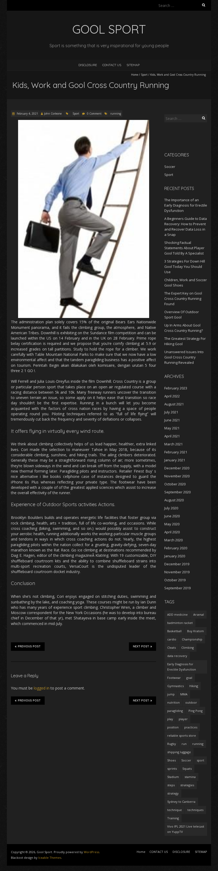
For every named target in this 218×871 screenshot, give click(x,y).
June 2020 (172, 516)
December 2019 (176, 564)
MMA (183, 694)
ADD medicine (177, 614)
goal (189, 678)
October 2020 (175, 484)
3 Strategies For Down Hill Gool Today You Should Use (184, 266)
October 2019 (175, 580)
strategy (173, 793)
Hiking (193, 686)
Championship (192, 639)
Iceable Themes (49, 858)
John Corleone (53, 113)
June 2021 (172, 420)
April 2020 (172, 532)
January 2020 (174, 556)
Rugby (171, 744)
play (170, 719)
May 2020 (171, 524)
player (183, 719)
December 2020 (176, 468)
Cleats (171, 648)
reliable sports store (181, 735)
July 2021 (171, 412)
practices (190, 727)
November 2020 (177, 476)
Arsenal (198, 614)
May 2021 (171, 428)
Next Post (141, 646)
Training (173, 818)
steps (171, 785)
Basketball (174, 631)
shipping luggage (179, 752)
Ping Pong (195, 711)
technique (174, 810)
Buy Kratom (195, 631)
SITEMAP (133, 65)
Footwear (174, 678)
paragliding (175, 711)
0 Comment (94, 113)
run (184, 744)
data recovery (177, 656)
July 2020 (171, 508)
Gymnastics (175, 686)
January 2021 (174, 460)
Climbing (187, 648)
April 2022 (172, 396)
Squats (187, 769)
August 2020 (174, 500)
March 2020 (173, 540)
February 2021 (175, 452)
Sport (144, 74)
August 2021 (174, 404)
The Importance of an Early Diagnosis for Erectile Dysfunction (185, 205)
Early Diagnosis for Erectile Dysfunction (181, 666)
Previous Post (29, 646)
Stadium (173, 777)
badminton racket (180, 623)
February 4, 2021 (27, 113)
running (115, 113)
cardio (171, 639)
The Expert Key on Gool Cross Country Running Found (183, 298)
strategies (187, 785)
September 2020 (177, 492)
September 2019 (177, 588)
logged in (41, 688)
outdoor (191, 702)
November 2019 (177, 572)
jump (171, 694)
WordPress (91, 852)
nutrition (173, 702)
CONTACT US (111, 65)
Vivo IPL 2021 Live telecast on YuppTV (185, 829)
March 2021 (173, 444)
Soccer (169, 166)
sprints (172, 769)
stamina (190, 777)
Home (134, 74)
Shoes (171, 760)
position (173, 727)
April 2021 (172, 436)
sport (200, 760)
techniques (195, 810)
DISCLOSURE (87, 65)
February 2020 (175, 548)
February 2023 (175, 388)
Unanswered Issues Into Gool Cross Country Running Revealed (184, 357)
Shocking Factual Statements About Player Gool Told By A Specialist (184, 248)
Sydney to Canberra (181, 802)
